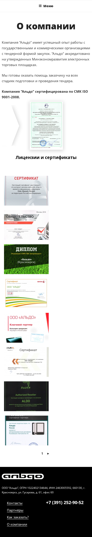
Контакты (15, 503)
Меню (48, 6)
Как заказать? (18, 517)
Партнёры (15, 510)
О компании (17, 524)
